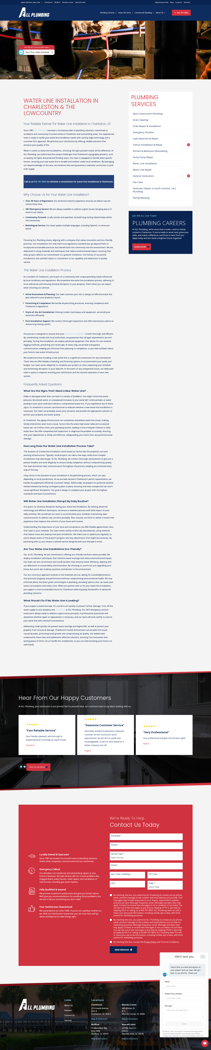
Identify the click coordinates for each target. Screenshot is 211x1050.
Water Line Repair (142, 169)
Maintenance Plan (161, 2)
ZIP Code (153, 874)
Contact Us (69, 1015)
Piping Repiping (141, 197)
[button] (21, 766)
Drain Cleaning (140, 119)
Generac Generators (143, 175)
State (152, 883)
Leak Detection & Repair (145, 138)
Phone (115, 844)
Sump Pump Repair (143, 157)
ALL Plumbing (40, 130)
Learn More (140, 246)
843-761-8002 (182, 12)
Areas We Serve (124, 12)
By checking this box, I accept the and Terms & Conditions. (146, 942)
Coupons (178, 2)
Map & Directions (99, 1019)
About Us (159, 12)
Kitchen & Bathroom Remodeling (150, 151)
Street (114, 865)
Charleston (48, 2)
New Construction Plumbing (148, 113)
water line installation (75, 334)
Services (68, 1020)
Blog (172, 2)
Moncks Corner (68, 2)
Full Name (116, 835)
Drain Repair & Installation (147, 126)
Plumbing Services (107, 12)
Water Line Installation (145, 163)
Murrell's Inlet (80, 2)
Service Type (117, 853)
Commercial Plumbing (143, 12)
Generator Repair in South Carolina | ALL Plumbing (154, 190)
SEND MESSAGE (122, 949)
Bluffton (57, 2)
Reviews (187, 2)
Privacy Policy (150, 942)
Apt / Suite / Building (121, 874)
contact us (60, 609)
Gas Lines (138, 182)
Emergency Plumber (143, 132)
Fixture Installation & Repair (148, 144)
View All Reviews (37, 767)
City (113, 883)
